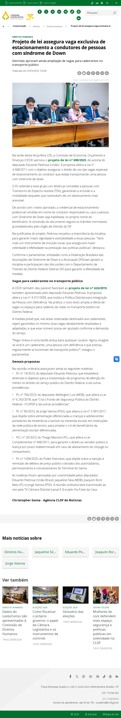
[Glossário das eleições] (76, 595)
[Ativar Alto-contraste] (101, 3)
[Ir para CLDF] (17, 15)
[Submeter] (114, 13)
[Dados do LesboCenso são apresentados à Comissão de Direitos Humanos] (15, 595)
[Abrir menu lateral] (116, 3)
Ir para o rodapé (48, 3)
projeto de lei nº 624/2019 (88, 288)
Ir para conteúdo (14, 3)
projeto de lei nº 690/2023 (67, 160)
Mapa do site (112, 714)
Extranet (92, 714)
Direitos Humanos (22, 36)
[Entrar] (107, 3)
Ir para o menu (31, 3)
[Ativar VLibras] (92, 3)
